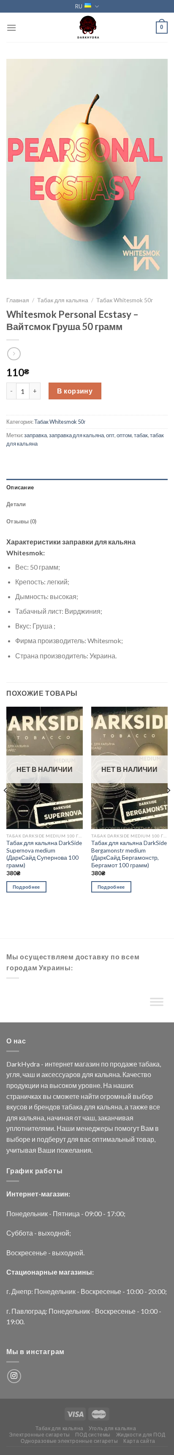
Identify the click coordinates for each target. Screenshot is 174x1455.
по (105, 1064)
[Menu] (11, 27)
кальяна (107, 1074)
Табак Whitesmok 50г (124, 300)
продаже (123, 1064)
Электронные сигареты (39, 1434)
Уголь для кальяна (112, 1428)
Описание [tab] (20, 487)
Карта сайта (139, 1441)
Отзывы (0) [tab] (21, 521)
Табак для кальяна (62, 300)
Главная (17, 300)
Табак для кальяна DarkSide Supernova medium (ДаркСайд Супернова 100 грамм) (44, 854)
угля (13, 1074)
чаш (28, 1074)
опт (110, 435)
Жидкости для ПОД (141, 1434)
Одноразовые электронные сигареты (69, 1441)
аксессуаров (61, 1074)
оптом (124, 435)
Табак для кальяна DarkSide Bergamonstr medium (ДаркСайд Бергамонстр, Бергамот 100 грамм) (129, 854)
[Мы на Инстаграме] (14, 1376)
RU (78, 6)
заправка (35, 435)
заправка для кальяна (76, 435)
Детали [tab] (16, 504)
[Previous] (6, 807)
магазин (87, 1064)
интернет (59, 1064)
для (87, 1074)
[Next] (168, 807)
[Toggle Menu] (156, 1004)
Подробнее (26, 887)
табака (149, 1064)
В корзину (74, 391)
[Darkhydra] (87, 27)
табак (141, 435)
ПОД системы (93, 1434)
